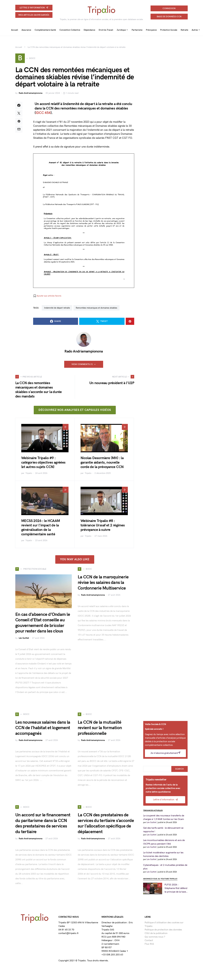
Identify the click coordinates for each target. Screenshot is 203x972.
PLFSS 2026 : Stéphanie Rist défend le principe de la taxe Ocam (176, 888)
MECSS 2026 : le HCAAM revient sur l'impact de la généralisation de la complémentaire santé (40, 527)
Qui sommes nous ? (155, 936)
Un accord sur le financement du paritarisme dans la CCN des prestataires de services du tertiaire (42, 823)
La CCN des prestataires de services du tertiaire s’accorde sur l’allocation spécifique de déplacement (106, 823)
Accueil (18, 47)
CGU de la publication (156, 933)
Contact (149, 940)
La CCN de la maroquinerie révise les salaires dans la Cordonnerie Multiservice (103, 582)
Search (179, 769)
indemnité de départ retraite (57, 308)
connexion (169, 8)
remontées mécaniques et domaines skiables (96, 308)
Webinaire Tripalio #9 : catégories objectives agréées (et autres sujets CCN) (43, 462)
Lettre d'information (32, 7)
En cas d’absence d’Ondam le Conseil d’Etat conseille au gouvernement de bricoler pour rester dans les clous (42, 623)
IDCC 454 (43, 113)
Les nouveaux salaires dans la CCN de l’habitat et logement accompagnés (42, 728)
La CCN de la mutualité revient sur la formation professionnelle (100, 728)
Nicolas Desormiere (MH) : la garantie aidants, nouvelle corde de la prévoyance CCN (102, 462)
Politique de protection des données (163, 929)
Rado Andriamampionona (30, 93)
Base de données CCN (169, 16)
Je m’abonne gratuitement (164, 753)
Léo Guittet (24, 638)
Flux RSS (149, 944)
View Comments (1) (82, 364)
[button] (47, 296)
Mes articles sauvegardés (33, 15)
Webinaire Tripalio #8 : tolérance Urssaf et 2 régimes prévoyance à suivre (103, 525)
